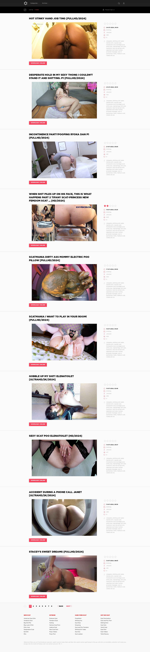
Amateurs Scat (28, 620)
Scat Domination (106, 618)
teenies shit (109, 43)
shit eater (121, 41)
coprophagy (116, 46)
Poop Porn (52, 634)
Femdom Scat (53, 620)
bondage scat (120, 44)
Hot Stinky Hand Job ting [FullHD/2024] (57, 19)
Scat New (78, 622)
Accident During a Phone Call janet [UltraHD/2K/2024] (55, 494)
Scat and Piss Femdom (82, 627)
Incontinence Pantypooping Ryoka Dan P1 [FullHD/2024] (59, 136)
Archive (44, 3)
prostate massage (111, 51)
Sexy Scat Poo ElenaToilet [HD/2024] (55, 436)
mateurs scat (121, 53)
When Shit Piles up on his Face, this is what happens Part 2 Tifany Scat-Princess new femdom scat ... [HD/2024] (60, 197)
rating (42, 9)
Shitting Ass (78, 620)
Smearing (78, 625)
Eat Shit (26, 631)
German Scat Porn (54, 625)
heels (115, 53)
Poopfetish (78, 618)
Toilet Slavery (105, 634)
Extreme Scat (53, 618)
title (50, 9)
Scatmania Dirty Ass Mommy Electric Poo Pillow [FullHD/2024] (59, 259)
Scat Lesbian (79, 634)
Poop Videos (53, 631)
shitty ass (109, 46)
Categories (34, 3)
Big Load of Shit (28, 625)
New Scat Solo (53, 629)
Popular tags (109, 9)
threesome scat (111, 44)
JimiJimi (108, 32)
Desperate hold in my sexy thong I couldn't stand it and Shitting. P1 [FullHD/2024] (61, 76)
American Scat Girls (30, 618)
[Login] (123, 3)
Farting (51, 622)
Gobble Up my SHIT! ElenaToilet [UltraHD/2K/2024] (51, 378)
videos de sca (110, 55)
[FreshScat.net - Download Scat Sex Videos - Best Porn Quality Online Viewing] (25, 3)
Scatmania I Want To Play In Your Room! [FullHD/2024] (58, 318)
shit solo (123, 46)
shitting (115, 41)
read (46, 9)
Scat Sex (77, 631)
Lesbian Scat (53, 627)
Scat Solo (103, 625)
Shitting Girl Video (80, 629)
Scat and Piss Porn (106, 620)
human (120, 50)
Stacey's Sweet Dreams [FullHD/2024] (56, 552)
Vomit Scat (104, 627)
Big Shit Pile (27, 622)
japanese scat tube (112, 50)
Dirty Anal (27, 627)
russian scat (117, 43)
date (37, 9)
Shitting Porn (104, 622)
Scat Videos (104, 631)
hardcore (109, 48)
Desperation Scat (29, 629)
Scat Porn (103, 629)
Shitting (108, 30)
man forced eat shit (118, 48)
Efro (25, 634)
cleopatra (109, 41)
